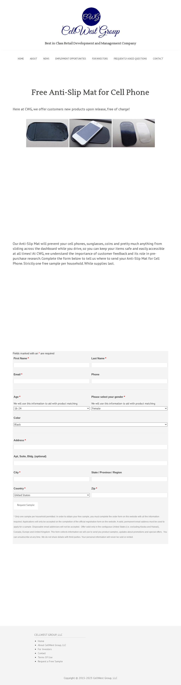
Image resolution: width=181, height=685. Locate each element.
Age (17, 396)
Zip (94, 488)
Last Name (98, 358)
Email (18, 374)
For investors (100, 58)
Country (19, 488)
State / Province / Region (106, 472)
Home (21, 58)
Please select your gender (108, 396)
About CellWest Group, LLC (52, 645)
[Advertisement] (90, 196)
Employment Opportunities (70, 58)
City (17, 472)
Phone (95, 374)
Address (20, 440)
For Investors (45, 649)
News (46, 58)
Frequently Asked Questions (130, 58)
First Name (21, 358)
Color (17, 417)
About (33, 58)
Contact (158, 58)
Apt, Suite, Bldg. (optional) (30, 456)
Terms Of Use (45, 657)
